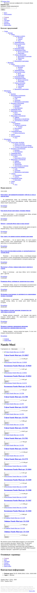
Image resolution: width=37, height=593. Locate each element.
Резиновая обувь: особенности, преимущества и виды (17, 281)
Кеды (19, 45)
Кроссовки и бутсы (20, 158)
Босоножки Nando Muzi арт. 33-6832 (17, 376)
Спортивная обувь (16, 131)
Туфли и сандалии (19, 83)
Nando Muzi (7, 340)
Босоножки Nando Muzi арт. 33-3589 (17, 480)
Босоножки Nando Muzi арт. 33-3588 (17, 490)
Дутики (20, 126)
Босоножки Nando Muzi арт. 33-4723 (17, 386)
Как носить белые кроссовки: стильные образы (15, 210)
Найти (2, 9)
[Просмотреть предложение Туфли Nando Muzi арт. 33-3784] (14, 424)
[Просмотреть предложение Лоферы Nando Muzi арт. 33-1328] (14, 518)
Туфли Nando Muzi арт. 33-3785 (16, 417)
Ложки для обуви (19, 144)
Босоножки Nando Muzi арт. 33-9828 (17, 366)
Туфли (20, 59)
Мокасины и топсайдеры (21, 119)
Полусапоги (18, 128)
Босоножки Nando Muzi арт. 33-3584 (17, 511)
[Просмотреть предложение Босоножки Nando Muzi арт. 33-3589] (15, 476)
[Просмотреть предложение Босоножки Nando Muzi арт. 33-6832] (15, 372)
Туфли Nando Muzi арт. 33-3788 (16, 397)
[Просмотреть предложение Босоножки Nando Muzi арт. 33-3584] (15, 507)
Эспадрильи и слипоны (21, 120)
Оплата (6, 22)
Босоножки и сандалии (24, 56)
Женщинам (7, 90)
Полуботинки (18, 108)
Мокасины (21, 58)
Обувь (13, 34)
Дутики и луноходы (20, 125)
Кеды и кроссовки (19, 44)
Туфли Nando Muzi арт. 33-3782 (16, 438)
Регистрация (8, 14)
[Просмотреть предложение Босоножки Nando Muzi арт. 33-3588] (15, 486)
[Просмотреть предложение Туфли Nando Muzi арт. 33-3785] (14, 414)
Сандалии (21, 86)
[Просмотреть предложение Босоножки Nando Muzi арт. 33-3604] (15, 466)
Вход (5, 12)
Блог (5, 19)
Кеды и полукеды (23, 51)
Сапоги (20, 39)
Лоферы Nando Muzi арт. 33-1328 (16, 521)
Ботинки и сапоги (19, 36)
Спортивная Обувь (20, 50)
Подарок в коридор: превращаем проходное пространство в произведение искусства (14, 327)
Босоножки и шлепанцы (18, 95)
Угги (19, 40)
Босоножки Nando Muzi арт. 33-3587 (17, 500)
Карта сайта (7, 25)
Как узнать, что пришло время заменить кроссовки (17, 236)
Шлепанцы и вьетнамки (21, 61)
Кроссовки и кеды (16, 111)
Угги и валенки (15, 136)
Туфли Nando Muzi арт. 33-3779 (16, 459)
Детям (6, 31)
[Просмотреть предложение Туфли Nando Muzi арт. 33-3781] (14, 445)
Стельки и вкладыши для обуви (23, 147)
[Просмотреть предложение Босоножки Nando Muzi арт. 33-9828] (15, 362)
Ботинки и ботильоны (17, 103)
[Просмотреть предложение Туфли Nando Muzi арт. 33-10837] (14, 352)
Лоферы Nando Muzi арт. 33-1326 (16, 532)
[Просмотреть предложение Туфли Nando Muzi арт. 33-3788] (14, 393)
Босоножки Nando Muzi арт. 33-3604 (17, 469)
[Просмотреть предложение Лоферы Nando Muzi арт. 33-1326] (14, 528)
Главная (6, 17)
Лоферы (16, 117)
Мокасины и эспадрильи (18, 115)
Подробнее (4, 205)
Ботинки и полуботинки (18, 148)
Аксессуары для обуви (17, 142)
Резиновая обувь (19, 48)
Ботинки (20, 37)
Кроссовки (21, 47)
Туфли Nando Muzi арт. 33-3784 (16, 428)
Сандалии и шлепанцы (18, 167)
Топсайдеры (18, 164)
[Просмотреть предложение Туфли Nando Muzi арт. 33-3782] (14, 435)
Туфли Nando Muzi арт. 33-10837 (16, 355)
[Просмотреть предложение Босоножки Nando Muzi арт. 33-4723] (15, 383)
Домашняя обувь (19, 42)
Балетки (13, 94)
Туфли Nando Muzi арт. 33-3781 (16, 449)
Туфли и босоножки (20, 54)
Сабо (15, 98)
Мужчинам (7, 139)
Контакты (7, 23)
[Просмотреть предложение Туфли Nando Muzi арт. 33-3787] (14, 404)
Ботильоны (17, 105)
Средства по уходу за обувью (22, 145)
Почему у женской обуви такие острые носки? (15, 223)
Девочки (10, 33)
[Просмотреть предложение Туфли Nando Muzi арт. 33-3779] (14, 455)
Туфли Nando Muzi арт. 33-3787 (16, 407)
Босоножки (17, 97)
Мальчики (11, 62)
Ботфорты (17, 123)
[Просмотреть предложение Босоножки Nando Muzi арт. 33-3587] (15, 497)
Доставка (7, 20)
